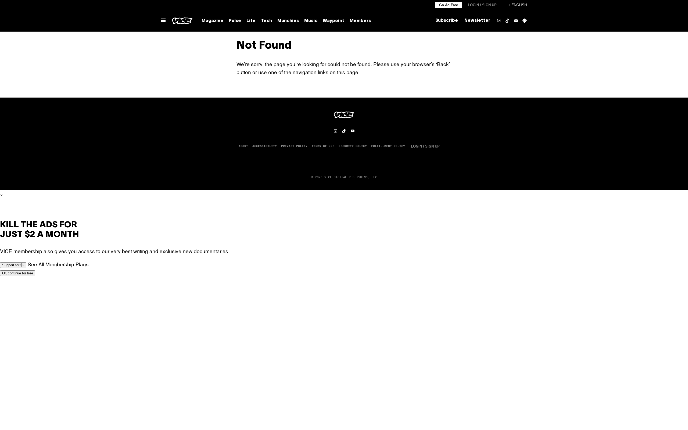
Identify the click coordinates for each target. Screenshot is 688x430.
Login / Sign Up (482, 5)
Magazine (212, 21)
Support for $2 (13, 265)
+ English (517, 5)
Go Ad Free (448, 5)
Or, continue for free (17, 273)
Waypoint (333, 21)
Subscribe (446, 21)
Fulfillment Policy (388, 146)
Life (251, 21)
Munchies (288, 21)
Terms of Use (323, 146)
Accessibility (264, 146)
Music (310, 21)
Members (360, 21)
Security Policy (353, 146)
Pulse (235, 21)
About (243, 146)
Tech (266, 21)
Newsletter (477, 21)
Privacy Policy (294, 146)
